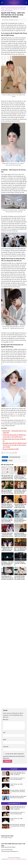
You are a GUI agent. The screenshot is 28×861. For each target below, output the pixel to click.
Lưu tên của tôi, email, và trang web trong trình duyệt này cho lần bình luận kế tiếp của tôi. (14, 756)
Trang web (5, 746)
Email (4, 739)
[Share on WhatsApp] (2, 453)
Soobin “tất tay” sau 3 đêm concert (16, 784)
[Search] (26, 2)
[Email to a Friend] (10, 453)
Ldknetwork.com (12, 859)
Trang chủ (3, 7)
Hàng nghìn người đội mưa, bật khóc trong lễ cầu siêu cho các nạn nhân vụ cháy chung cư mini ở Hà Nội (14, 445)
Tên (4, 732)
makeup (10, 460)
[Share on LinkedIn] (16, 453)
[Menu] (2, 3)
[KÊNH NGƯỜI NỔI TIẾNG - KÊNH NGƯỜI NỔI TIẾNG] (14, 2)
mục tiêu (15, 414)
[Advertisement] (14, 645)
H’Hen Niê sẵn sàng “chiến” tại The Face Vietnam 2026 (17, 778)
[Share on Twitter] (7, 453)
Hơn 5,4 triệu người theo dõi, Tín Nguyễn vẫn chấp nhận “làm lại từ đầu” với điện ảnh (18, 773)
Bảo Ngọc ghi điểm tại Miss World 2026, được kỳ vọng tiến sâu (18, 797)
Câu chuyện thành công (12, 7)
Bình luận (6, 719)
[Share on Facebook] (5, 453)
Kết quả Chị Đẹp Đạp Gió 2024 (10, 449)
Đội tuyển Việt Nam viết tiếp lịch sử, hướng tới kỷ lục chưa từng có (17, 792)
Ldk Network (23, 859)
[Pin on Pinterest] (13, 453)
